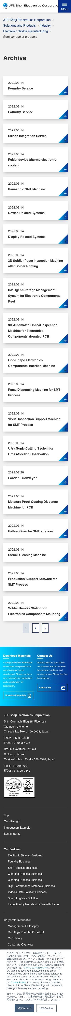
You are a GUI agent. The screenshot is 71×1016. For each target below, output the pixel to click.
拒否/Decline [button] (46, 1008)
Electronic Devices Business (25, 855)
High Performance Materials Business (31, 886)
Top (6, 815)
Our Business (12, 849)
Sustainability (12, 833)
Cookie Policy (18, 982)
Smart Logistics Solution (23, 898)
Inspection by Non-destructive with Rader (33, 904)
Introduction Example (17, 827)
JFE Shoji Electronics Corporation (27, 19)
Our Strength (12, 821)
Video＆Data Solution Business (27, 892)
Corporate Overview (20, 944)
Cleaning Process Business (25, 874)
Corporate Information (18, 920)
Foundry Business (19, 861)
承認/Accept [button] (24, 1008)
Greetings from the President (26, 932)
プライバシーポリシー (35, 967)
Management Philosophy (23, 926)
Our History (15, 938)
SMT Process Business (22, 868)
